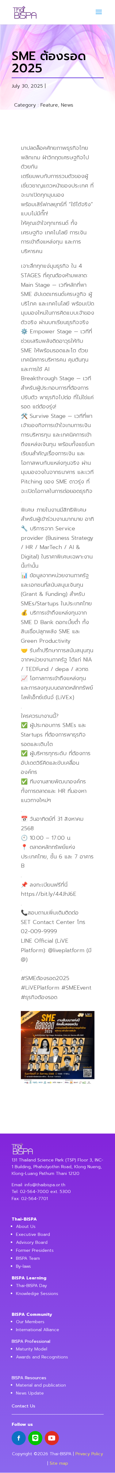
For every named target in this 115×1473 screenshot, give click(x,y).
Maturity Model (31, 1349)
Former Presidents (35, 1250)
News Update (30, 1393)
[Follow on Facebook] (19, 1438)
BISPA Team (28, 1258)
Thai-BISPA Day (31, 1285)
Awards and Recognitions (42, 1357)
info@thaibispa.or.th (45, 1185)
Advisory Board (32, 1242)
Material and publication (41, 1385)
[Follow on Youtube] (52, 1438)
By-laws (23, 1266)
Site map (59, 1463)
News (67, 105)
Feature (49, 105)
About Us (26, 1226)
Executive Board (33, 1234)
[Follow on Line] (35, 1438)
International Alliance (37, 1330)
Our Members (30, 1322)
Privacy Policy (89, 1454)
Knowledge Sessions (37, 1293)
